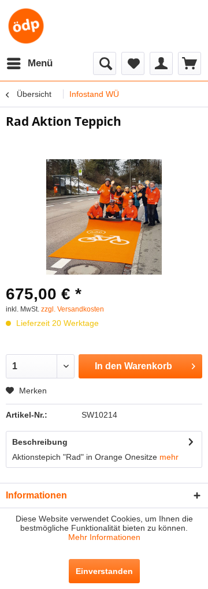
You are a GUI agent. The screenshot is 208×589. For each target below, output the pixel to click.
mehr (169, 457)
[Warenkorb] (189, 63)
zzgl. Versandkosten (72, 309)
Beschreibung (40, 442)
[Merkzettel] (132, 63)
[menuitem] (29, 63)
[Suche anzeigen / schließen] (104, 63)
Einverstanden (104, 571)
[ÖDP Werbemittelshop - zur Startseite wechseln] (26, 26)
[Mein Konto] (161, 63)
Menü (40, 63)
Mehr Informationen (104, 537)
